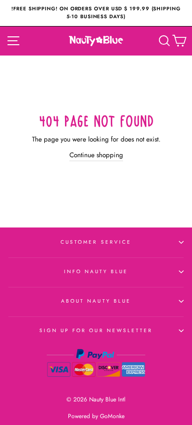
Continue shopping (96, 155)
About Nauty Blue (96, 301)
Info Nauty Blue (96, 271)
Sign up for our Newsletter (96, 330)
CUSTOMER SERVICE (96, 242)
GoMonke (112, 416)
